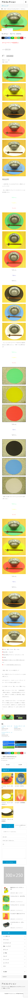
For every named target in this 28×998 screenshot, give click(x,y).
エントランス (6, 962)
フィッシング (6, 959)
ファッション (6, 939)
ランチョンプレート (11, 758)
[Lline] (12, 38)
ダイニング (9, 29)
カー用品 (5, 952)
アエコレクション (9, 2)
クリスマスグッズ (7, 942)
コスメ (4, 966)
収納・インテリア (7, 946)
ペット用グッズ (6, 936)
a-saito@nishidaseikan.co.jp (11, 756)
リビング (5, 956)
